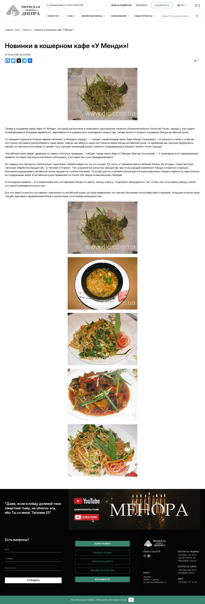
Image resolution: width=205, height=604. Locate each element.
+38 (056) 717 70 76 (187, 582)
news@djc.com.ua (186, 573)
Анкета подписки (121, 5)
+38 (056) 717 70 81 (187, 555)
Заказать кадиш (102, 552)
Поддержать (162, 5)
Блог (17, 30)
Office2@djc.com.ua (187, 560)
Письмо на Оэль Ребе (102, 570)
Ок (131, 600)
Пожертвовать (102, 543)
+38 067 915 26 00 (186, 558)
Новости (27, 30)
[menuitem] (182, 5)
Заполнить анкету (102, 561)
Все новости (102, 579)
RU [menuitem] (182, 5)
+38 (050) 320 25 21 (187, 570)
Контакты (141, 5)
